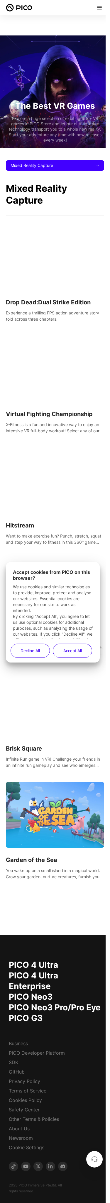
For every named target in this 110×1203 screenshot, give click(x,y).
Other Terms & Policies (34, 1119)
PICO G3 (26, 1018)
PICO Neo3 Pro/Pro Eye (55, 1007)
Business (18, 1043)
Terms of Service (27, 1091)
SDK (13, 1062)
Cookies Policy (25, 1100)
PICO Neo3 (31, 997)
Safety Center (24, 1110)
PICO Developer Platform (37, 1053)
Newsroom (21, 1138)
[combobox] (55, 165)
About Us (19, 1128)
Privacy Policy (24, 1081)
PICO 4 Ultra (33, 965)
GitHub (17, 1072)
